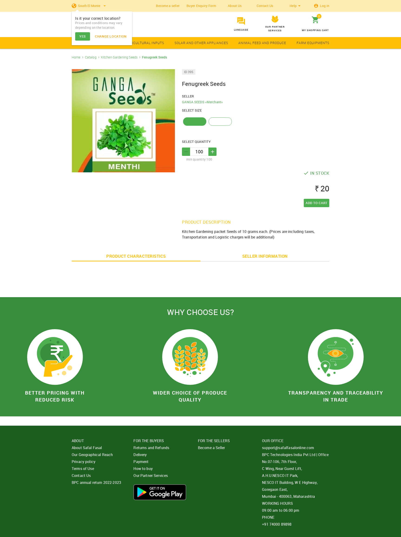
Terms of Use (83, 468)
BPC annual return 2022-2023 (96, 482)
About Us (235, 5)
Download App (159, 492)
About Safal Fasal (87, 448)
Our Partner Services (150, 475)
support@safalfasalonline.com (288, 448)
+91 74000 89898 (276, 524)
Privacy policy (83, 462)
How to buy (143, 468)
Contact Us (265, 5)
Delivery (140, 455)
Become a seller (168, 5)
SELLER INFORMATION (265, 256)
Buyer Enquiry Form (201, 5)
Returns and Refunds (151, 448)
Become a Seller (211, 448)
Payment (141, 462)
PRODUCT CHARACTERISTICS (136, 256)
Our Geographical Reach (92, 455)
